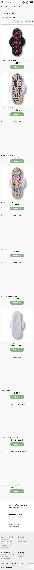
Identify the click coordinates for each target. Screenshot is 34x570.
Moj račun (21, 554)
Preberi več (17, 67)
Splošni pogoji (22, 541)
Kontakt (20, 539)
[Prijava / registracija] (23, 2)
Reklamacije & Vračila (7, 554)
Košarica (21, 556)
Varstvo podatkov (6, 558)
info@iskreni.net (14, 526)
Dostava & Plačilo (6, 556)
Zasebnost (16, 565)
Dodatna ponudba (11, 7)
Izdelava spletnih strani (7, 567)
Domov (3, 7)
